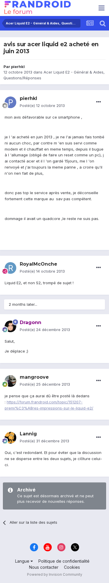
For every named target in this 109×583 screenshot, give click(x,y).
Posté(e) (42, 105)
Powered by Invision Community (54, 574)
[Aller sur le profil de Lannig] (10, 437)
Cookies (72, 567)
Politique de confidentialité (64, 561)
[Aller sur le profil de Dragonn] (10, 326)
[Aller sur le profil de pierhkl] (10, 102)
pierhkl (18, 66)
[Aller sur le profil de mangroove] (10, 381)
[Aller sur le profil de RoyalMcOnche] (10, 268)
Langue (23, 561)
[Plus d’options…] (98, 102)
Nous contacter (43, 567)
